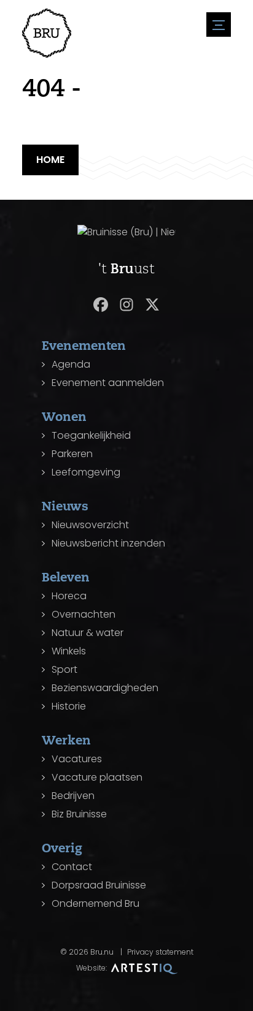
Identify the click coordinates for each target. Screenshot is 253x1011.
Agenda (71, 364)
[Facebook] (100, 304)
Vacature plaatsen (97, 777)
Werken (66, 740)
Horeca (69, 596)
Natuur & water (87, 633)
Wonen (64, 416)
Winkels (69, 651)
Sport (64, 669)
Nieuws (65, 506)
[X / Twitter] (152, 304)
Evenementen (84, 345)
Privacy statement (160, 952)
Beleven (66, 577)
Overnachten (83, 614)
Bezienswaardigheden (105, 688)
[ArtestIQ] (144, 968)
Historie (69, 706)
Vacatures (77, 759)
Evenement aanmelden (108, 383)
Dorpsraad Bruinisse (99, 885)
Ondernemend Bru (95, 903)
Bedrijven (73, 796)
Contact (72, 867)
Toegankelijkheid (91, 435)
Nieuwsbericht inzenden (108, 543)
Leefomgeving (86, 472)
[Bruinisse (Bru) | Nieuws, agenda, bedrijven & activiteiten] (46, 33)
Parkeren (72, 454)
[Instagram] (126, 304)
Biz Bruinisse (79, 814)
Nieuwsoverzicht (90, 525)
